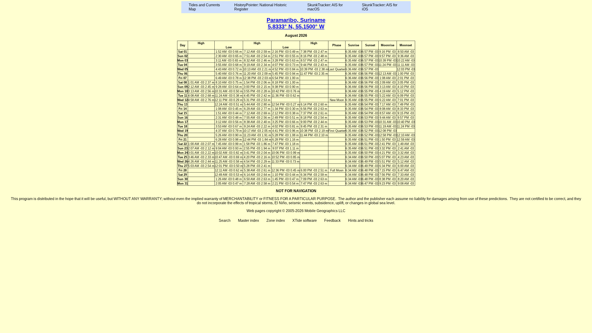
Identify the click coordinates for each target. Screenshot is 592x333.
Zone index (275, 220)
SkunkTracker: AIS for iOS (379, 7)
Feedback (332, 220)
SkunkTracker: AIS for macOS (325, 7)
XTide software (304, 220)
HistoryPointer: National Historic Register (260, 7)
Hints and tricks (360, 220)
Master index (248, 220)
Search (225, 220)
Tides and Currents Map (204, 7)
